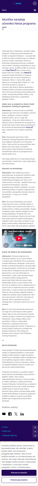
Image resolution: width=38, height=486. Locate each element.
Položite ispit (6, 431)
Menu (4, 10)
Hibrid (26, 73)
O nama (4, 427)
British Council (7, 3)
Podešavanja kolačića (19, 480)
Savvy (28, 127)
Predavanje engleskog (9, 435)
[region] (19, 463)
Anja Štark (10, 70)
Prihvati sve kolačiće (19, 473)
